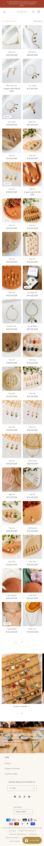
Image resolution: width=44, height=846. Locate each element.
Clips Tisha (32, 561)
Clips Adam (32, 360)
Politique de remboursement (18, 834)
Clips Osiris (11, 561)
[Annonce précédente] (4, 3)
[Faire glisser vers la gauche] (17, 713)
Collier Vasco (32, 629)
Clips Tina (32, 393)
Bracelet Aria (32, 52)
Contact (8, 763)
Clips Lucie (32, 427)
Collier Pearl (32, 595)
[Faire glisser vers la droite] (26, 713)
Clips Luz (12, 225)
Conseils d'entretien (12, 769)
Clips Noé (32, 225)
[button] (4, 11)
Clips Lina (12, 528)
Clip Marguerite (32, 528)
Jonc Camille (11, 122)
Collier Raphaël (11, 629)
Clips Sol (11, 461)
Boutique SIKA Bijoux (14, 828)
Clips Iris (32, 189)
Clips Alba (12, 427)
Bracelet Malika (32, 326)
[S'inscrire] (33, 788)
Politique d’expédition (12, 837)
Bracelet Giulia (11, 326)
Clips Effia (32, 155)
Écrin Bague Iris (32, 292)
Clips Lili (32, 494)
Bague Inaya (32, 122)
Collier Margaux (12, 595)
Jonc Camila (32, 85)
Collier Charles (32, 461)
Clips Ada (12, 360)
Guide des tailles (11, 774)
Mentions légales (14, 841)
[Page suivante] (28, 641)
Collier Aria (11, 52)
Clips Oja (11, 259)
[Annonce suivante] (39, 3)
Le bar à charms (20, 706)
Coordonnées (33, 834)
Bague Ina (12, 494)
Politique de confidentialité (26, 830)
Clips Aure (32, 259)
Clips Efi (11, 155)
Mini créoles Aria (11, 85)
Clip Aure (12, 189)
